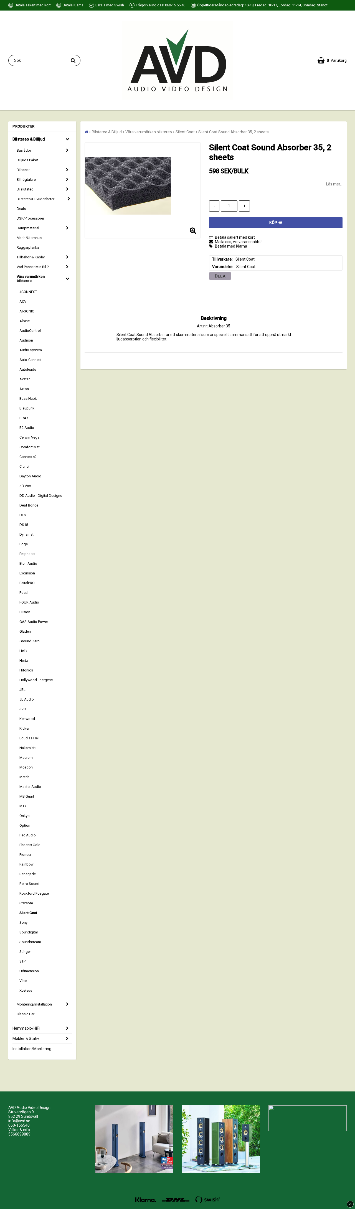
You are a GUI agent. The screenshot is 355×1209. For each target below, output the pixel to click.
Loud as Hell (29, 738)
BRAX (24, 418)
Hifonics (26, 670)
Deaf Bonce (28, 505)
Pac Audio (27, 835)
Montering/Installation (34, 1004)
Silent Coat (28, 913)
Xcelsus (25, 990)
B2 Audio (26, 428)
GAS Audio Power (33, 622)
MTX (23, 806)
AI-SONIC (26, 311)
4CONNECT (28, 292)
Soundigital (28, 932)
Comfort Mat (29, 447)
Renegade (27, 874)
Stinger (25, 952)
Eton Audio (28, 563)
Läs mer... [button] (334, 184)
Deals (21, 209)
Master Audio (30, 787)
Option (24, 825)
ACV (22, 301)
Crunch (25, 466)
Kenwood (27, 719)
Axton (24, 389)
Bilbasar (23, 170)
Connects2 (28, 457)
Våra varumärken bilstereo (31, 278)
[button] (332, 60)
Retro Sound (29, 884)
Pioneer (25, 854)
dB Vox (25, 486)
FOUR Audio (29, 602)
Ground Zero (29, 641)
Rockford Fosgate (34, 893)
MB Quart (26, 796)
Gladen (25, 631)
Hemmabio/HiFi (26, 1028)
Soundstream (30, 942)
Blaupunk (26, 408)
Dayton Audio (30, 476)
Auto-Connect (30, 360)
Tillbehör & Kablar (31, 257)
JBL (22, 690)
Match (24, 777)
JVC (22, 709)
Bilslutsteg (25, 189)
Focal (23, 592)
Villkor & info (19, 1129)
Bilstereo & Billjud (28, 139)
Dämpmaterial (28, 228)
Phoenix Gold (29, 845)
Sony (23, 922)
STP (22, 961)
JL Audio (26, 699)
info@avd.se (19, 1121)
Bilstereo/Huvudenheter (35, 199)
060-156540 (19, 1125)
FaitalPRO (27, 583)
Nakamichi (27, 748)
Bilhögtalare (26, 179)
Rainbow (26, 864)
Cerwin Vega (29, 437)
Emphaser (27, 554)
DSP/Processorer (30, 218)
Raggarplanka (28, 247)
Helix (23, 651)
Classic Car (25, 1014)
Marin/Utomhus (29, 238)
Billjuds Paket (27, 160)
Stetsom (26, 903)
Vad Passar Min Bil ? (33, 267)
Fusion (24, 612)
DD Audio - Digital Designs (40, 495)
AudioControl (30, 331)
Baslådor (24, 150)
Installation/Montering (31, 1049)
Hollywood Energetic (36, 680)
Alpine (24, 321)
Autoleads (27, 369)
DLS (22, 515)
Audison (26, 340)
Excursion (27, 573)
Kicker (24, 728)
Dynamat (26, 534)
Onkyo (24, 816)
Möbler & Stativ (25, 1038)
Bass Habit (28, 398)
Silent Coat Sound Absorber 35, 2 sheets (233, 132)
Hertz (23, 660)
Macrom (26, 757)
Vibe (23, 981)
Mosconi (26, 767)
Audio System (30, 350)
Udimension (29, 971)
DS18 (23, 525)
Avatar (24, 379)
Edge (23, 544)
